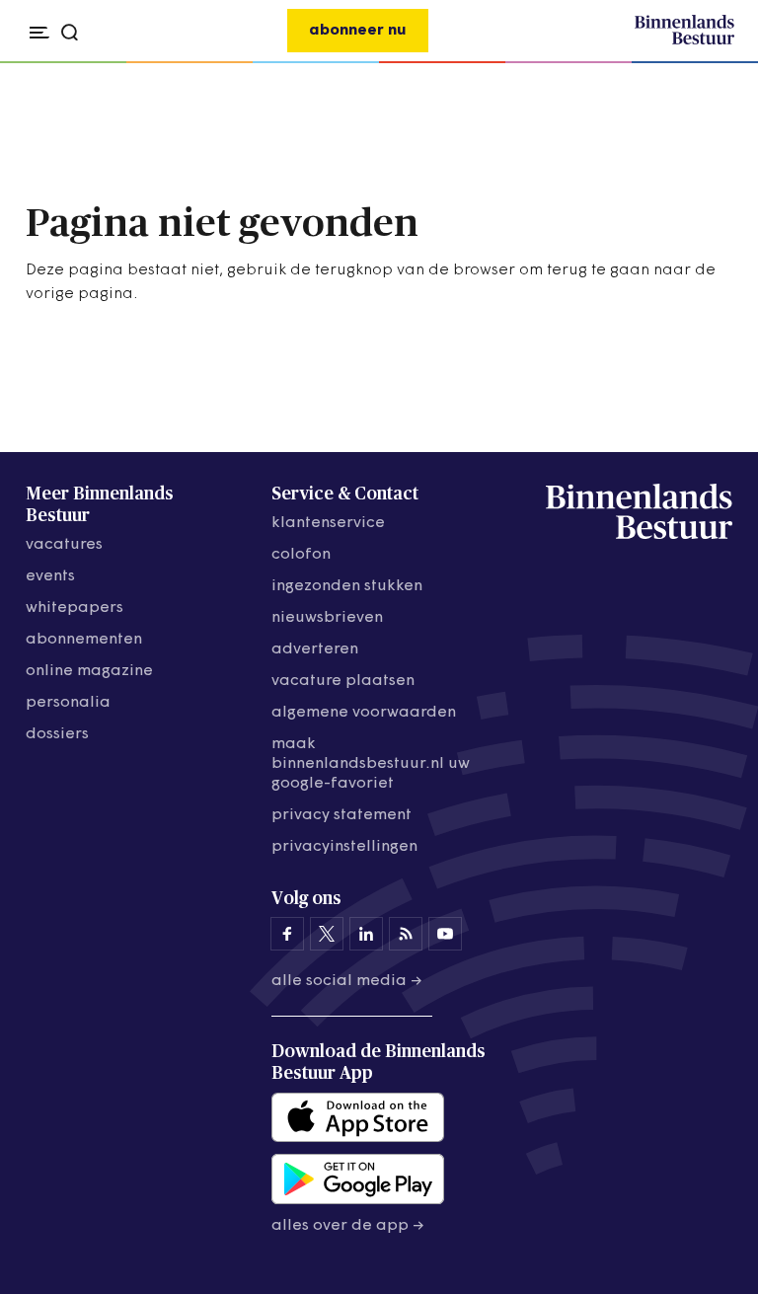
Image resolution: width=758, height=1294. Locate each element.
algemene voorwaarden (363, 713)
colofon (301, 555)
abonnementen (84, 639)
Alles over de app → (347, 1226)
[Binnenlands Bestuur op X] (326, 934)
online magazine (89, 671)
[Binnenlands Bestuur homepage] (684, 41)
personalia (68, 703)
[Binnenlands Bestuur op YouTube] (445, 934)
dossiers (57, 734)
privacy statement (341, 815)
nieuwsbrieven (327, 618)
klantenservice (328, 523)
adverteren (314, 649)
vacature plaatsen (343, 681)
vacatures (64, 545)
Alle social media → (346, 981)
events (50, 576)
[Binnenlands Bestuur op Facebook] (287, 934)
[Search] (713, 63)
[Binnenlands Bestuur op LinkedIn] (366, 934)
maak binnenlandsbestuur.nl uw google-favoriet (370, 764)
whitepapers (74, 608)
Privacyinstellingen (344, 847)
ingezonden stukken (346, 586)
